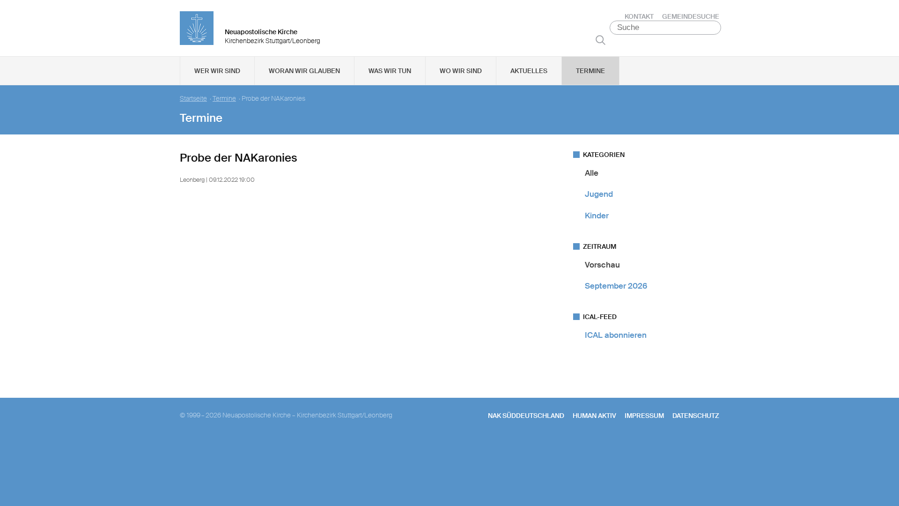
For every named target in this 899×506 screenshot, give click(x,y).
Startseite (193, 99)
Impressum (644, 415)
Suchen (600, 40)
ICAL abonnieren (616, 335)
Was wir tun (389, 71)
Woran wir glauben (304, 71)
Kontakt (639, 16)
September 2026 (616, 286)
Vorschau (602, 265)
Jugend (599, 194)
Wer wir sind (217, 71)
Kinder (597, 215)
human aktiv (594, 415)
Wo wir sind (461, 71)
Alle (591, 173)
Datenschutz (695, 415)
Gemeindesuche (690, 16)
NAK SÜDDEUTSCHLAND (526, 415)
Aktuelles (528, 71)
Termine (590, 71)
